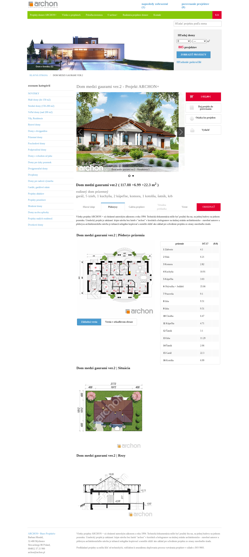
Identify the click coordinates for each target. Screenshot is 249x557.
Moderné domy (35, 206)
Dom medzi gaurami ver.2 (68, 75)
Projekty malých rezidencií (40, 218)
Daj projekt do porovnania (205, 107)
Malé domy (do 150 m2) (39, 99)
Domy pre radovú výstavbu (40, 181)
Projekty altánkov (36, 193)
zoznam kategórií (39, 85)
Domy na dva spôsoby (38, 212)
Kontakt (157, 15)
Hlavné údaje (89, 207)
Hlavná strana (39, 75)
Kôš (217, 15)
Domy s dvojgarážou (37, 131)
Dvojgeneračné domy (38, 168)
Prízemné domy (35, 137)
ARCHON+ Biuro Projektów (41, 533)
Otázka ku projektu (206, 117)
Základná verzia (89, 322)
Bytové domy (34, 124)
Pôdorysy (112, 207)
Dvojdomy (33, 174)
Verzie (185, 207)
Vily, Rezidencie (35, 118)
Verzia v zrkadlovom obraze (119, 322)
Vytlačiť (206, 130)
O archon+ (112, 15)
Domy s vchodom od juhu (40, 156)
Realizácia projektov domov (135, 15)
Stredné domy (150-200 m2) (41, 106)
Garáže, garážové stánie (39, 187)
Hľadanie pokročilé (189, 62)
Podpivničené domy (37, 149)
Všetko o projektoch (71, 15)
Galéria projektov (137, 207)
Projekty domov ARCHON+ (43, 15)
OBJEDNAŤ (209, 207)
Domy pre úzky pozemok (39, 162)
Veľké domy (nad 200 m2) (40, 112)
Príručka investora (94, 15)
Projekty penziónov (37, 200)
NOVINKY (33, 93)
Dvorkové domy (35, 224)
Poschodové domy (36, 143)
